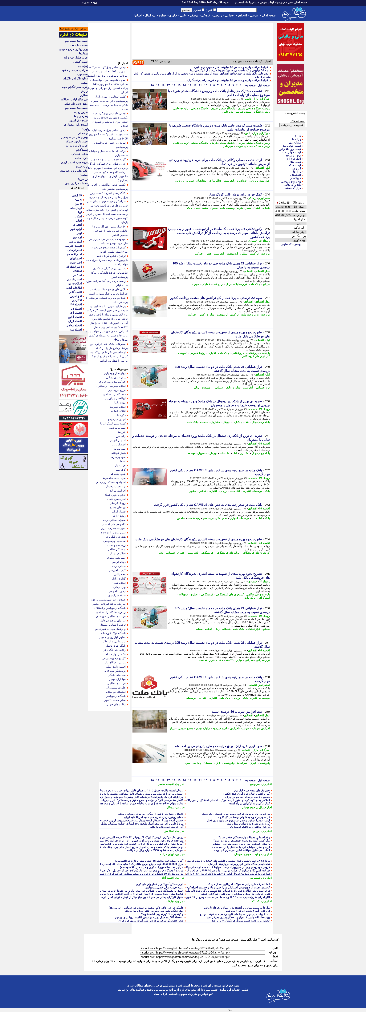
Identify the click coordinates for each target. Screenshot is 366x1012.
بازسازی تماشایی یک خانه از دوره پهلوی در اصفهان (241, 843)
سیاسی (254, 15)
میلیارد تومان (203, 728)
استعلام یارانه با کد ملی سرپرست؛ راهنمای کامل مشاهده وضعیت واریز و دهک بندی (136, 793)
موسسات (191, 697)
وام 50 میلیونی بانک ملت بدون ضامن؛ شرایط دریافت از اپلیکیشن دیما (229, 70)
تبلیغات (170, 901)
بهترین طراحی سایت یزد (74, 137)
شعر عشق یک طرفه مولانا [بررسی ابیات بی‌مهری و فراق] (150, 920)
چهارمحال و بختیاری (115, 373)
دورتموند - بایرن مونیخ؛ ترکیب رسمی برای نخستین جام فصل (236, 813)
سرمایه (245, 728)
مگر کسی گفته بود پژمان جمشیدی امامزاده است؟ (241, 840)
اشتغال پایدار (118, 444)
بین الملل (150, 15)
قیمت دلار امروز (78, 120)
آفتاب (79, 220)
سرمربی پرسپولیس (114, 540)
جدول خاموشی (117, 591)
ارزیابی (223, 490)
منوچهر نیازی (118, 457)
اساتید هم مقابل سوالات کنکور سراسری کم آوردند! (241, 850)
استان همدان (119, 582)
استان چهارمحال (117, 406)
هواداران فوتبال (117, 679)
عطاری (84, 95)
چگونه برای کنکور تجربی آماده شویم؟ (162, 914)
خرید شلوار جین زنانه (76, 57)
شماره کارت (244, 207)
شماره (266, 207)
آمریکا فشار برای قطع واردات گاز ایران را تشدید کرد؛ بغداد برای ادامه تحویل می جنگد (135, 843)
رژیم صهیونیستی (116, 545)
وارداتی (179, 180)
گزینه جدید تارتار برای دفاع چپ (108, 159)
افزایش (234, 728)
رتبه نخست (194, 518)
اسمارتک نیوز (74, 279)
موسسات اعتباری (252, 490)
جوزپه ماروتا (119, 465)
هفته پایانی (120, 574)
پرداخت (265, 253)
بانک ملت (229, 180)
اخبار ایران (76, 258)
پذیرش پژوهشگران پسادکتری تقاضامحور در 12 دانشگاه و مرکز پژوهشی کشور (109, 272)
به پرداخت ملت (250, 314)
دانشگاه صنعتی (199, 108)
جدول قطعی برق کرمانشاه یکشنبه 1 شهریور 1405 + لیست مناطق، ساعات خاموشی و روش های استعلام (107, 71)
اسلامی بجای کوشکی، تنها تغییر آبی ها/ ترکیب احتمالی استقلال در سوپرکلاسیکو (225, 800)
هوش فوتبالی (118, 452)
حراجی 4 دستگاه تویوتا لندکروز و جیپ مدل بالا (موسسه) (151, 867)
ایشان (257, 207)
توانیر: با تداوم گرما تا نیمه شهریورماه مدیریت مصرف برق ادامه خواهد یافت (107, 260)
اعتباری (212, 353)
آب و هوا (281, 2)
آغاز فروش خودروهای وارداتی (166, 826)
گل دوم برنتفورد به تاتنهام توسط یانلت (248, 823)
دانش (248, 98)
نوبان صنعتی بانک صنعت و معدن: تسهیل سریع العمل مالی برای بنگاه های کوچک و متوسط (133, 847)
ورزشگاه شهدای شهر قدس (110, 628)
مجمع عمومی (185, 728)
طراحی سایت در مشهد (75, 70)
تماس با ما (252, 2)
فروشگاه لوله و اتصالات (74, 99)
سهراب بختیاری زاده (114, 519)
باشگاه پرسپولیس (116, 695)
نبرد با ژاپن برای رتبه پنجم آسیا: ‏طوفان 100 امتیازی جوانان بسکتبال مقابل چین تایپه (136, 823)
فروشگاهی (237, 353)
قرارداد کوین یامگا (115, 494)
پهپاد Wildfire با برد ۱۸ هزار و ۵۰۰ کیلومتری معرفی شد (238, 917)
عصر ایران (264, 198)
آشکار (78, 216)
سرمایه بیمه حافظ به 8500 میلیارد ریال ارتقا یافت (155, 850)
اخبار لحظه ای (74, 266)
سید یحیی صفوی (116, 557)
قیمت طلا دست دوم (76, 40)
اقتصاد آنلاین (75, 317)
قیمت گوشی (80, 61)
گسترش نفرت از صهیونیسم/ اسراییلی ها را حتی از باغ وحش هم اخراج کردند (227, 887)
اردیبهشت (232, 253)
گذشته (208, 628)
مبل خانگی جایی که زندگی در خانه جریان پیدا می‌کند (154, 910)
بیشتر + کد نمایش (291, 244)
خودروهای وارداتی (260, 180)
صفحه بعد (250, 85)
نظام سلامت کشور (115, 700)
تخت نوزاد (82, 74)
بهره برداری (119, 586)
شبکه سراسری (117, 595)
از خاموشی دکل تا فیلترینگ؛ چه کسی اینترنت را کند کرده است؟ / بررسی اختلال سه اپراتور (109, 356)
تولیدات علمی (181, 108)
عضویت (86, 2)
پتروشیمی (264, 762)
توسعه (191, 453)
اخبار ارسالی (74, 249)
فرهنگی (205, 15)
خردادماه (242, 180)
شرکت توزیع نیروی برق (112, 381)
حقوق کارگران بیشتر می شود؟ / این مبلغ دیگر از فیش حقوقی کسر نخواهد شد (139, 897)
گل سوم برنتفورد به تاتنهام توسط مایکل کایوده (244, 817)
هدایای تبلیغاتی (79, 153)
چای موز (121, 436)
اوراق (253, 762)
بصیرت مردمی (117, 427)
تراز (211, 660)
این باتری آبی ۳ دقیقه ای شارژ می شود (248, 910)
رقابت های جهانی (116, 704)
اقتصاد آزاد (168, 877)
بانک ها (202, 697)
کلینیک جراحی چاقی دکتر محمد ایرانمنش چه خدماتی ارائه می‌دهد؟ (145, 907)
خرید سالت (81, 158)
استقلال (77, 270)
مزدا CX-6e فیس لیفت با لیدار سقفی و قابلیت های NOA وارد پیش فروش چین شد (223, 860)
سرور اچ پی (81, 112)
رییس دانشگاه (262, 111)
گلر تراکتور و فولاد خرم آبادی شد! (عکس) (246, 793)
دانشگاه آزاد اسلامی (114, 394)
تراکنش (254, 253)
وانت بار (83, 133)
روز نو (256, 830)
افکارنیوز (77, 300)
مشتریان (215, 422)
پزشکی (194, 15)
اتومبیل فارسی (73, 245)
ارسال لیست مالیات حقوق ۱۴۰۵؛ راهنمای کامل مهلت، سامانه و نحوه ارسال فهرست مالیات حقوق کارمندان (123, 790)
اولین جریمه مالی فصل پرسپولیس (164, 887)
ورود (95, 2)
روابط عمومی (197, 353)
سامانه (190, 180)
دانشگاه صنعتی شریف (222, 108)
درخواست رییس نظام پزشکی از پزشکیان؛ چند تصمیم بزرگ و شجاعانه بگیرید (227, 890)
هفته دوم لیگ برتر (116, 536)
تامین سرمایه (220, 728)
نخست (203, 660)
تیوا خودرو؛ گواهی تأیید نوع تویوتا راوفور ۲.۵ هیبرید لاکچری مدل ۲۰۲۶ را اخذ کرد (225, 873)
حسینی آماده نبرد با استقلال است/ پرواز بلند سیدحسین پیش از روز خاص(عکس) (138, 820)
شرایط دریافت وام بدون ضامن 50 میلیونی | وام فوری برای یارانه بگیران (228, 80)
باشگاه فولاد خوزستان (113, 633)
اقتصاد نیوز (76, 329)
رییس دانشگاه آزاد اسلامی (111, 612)
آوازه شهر (76, 229)
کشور (208, 253)
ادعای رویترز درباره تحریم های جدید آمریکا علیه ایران (153, 817)
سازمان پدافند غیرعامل (113, 620)
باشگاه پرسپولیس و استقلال (110, 607)
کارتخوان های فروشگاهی (256, 356)
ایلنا (268, 167)
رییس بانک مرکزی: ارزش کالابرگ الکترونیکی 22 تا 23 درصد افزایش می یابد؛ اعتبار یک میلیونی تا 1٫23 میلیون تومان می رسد (113, 837)
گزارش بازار (119, 578)
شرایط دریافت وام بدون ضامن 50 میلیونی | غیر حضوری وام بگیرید (231, 67)
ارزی (217, 762)
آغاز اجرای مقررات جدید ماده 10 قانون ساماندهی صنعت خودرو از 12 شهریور (226, 897)
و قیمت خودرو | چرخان (247, 854)
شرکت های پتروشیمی (234, 762)
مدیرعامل (228, 111)
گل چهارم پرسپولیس (114, 658)
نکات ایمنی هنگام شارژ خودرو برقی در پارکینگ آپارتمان (239, 863)
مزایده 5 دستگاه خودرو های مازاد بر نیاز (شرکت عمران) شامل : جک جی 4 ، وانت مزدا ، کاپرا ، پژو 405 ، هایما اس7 (118, 870)
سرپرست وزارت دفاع (113, 532)
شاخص (202, 490)
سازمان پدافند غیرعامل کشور (109, 603)
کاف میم (121, 469)
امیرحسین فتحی (116, 498)
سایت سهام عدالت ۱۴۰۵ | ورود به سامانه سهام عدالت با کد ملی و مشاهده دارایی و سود (133, 803)
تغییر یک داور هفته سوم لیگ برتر (252, 790)
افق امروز (76, 296)
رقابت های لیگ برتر (115, 649)
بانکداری (237, 422)
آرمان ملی (76, 208)
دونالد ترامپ (119, 561)
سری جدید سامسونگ (114, 478)
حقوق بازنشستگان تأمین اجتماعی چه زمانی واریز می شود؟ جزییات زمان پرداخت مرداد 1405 (131, 890)
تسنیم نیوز (264, 684)
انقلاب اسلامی (118, 410)
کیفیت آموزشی (117, 570)
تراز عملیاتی (240, 284)
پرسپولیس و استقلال (114, 641)
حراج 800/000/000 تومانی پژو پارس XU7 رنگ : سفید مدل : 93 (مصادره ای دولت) (136, 863)
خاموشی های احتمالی (113, 524)
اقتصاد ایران (75, 321)
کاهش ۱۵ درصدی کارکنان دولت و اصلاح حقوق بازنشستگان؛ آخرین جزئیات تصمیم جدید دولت (131, 800)
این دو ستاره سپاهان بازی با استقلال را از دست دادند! (240, 847)
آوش (79, 233)
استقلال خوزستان (116, 691)
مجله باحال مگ (79, 44)
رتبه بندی (208, 518)
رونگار (170, 807)
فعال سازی (215, 180)
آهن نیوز (77, 237)
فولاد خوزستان (117, 553)
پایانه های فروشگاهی (258, 353)
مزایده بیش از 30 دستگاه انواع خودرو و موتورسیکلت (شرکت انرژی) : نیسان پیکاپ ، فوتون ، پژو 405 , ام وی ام (120, 873)
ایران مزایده (167, 854)
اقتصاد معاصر (74, 325)
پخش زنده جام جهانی (76, 103)
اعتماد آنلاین (75, 291)
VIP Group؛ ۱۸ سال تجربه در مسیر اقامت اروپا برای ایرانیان (149, 917)
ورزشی (217, 15)
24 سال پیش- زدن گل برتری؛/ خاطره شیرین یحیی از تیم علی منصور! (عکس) (110, 230)
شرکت (199, 253)
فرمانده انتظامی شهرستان (111, 616)
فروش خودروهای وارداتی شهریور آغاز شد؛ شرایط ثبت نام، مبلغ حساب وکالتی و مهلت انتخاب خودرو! (213, 867)
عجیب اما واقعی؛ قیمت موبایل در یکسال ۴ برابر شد (241, 920)
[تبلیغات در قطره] (73, 36)
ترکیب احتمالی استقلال (113, 624)
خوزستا (121, 431)
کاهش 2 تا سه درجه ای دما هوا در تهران (247, 796)
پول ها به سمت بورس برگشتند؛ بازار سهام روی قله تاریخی (237, 907)
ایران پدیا (83, 65)
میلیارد (244, 253)
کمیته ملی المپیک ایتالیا (113, 423)
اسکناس (77, 275)
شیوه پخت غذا (118, 473)
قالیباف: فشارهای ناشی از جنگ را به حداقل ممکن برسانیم (150, 813)
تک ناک (256, 901)
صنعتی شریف (244, 111)
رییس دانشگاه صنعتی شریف (254, 108)
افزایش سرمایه (261, 728)
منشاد (122, 461)
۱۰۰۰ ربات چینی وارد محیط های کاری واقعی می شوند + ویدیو (235, 914)
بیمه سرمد (120, 448)
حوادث (162, 15)
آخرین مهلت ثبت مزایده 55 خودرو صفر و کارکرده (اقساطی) (149, 860)
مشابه (199, 628)
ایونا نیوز (169, 830)
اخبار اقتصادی (74, 254)
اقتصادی (242, 15)
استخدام (239, 2)
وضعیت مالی (227, 207)
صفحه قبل (263, 85)
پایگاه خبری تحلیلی (115, 645)
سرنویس (255, 783)
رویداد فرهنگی (117, 503)
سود (187, 762)
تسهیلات (182, 353)
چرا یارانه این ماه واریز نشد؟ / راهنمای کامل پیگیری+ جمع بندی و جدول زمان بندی (137, 796)
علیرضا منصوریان (116, 687)
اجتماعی (229, 15)
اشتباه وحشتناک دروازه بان (111, 482)
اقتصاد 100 (75, 304)
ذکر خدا (121, 415)
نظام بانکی (221, 518)
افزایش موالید (118, 490)
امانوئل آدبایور (118, 440)
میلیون (214, 207)
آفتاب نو (77, 224)
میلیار (173, 728)
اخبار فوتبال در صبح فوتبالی (257, 807)
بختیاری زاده (119, 566)
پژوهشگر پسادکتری (115, 670)
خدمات (204, 422)
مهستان (208, 762)
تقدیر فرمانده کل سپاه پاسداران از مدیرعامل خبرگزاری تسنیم (235, 893)
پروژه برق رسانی (116, 377)
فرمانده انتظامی (116, 683)
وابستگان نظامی (116, 549)
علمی (183, 15)
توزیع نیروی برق (117, 390)
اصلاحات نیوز (74, 283)
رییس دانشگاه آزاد (115, 662)
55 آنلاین (77, 195)
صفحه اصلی (300, 2)
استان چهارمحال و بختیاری (111, 385)
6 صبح (78, 199)
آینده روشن (75, 241)
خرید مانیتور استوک (77, 141)
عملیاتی (205, 284)
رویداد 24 (264, 240)
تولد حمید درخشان (115, 486)
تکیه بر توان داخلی (115, 654)
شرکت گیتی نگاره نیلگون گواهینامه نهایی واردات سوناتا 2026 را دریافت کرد (227, 870)
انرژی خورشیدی (117, 419)
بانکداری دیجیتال (261, 422)
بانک (189, 207)
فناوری (173, 15)
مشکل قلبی (201, 207)
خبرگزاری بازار (261, 98)
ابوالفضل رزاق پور (115, 398)
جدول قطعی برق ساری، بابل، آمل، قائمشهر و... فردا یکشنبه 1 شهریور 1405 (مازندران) (107, 134)
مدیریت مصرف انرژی (113, 528)
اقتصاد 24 (264, 443)
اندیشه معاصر (166, 783)
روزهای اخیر (119, 515)
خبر (290, 2)
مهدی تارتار (119, 402)
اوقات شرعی (267, 2)
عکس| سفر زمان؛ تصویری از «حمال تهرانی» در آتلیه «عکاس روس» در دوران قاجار (136, 893)
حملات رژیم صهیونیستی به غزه (108, 599)
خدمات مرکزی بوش (76, 183)
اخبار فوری (76, 262)
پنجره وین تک (80, 116)
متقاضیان (201, 180)
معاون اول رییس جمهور (112, 637)
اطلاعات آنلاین (74, 287)
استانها (138, 15)
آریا (80, 212)
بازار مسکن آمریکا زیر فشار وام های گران (159, 884)
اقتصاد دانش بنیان (116, 666)
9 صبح (78, 203)
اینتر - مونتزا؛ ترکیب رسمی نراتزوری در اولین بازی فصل (238, 820)
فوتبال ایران (119, 511)
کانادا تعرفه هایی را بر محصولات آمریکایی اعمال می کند (238, 884)
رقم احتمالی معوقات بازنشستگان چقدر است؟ (244, 837)
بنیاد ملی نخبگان (117, 675)
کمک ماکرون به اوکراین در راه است (249, 803)
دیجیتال (226, 422)
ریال (228, 284)
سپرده (195, 284)
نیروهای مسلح (118, 507)
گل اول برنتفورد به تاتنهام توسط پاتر (249, 826)
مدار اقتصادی (262, 271)
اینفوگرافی (264, 597)
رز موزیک (82, 179)
